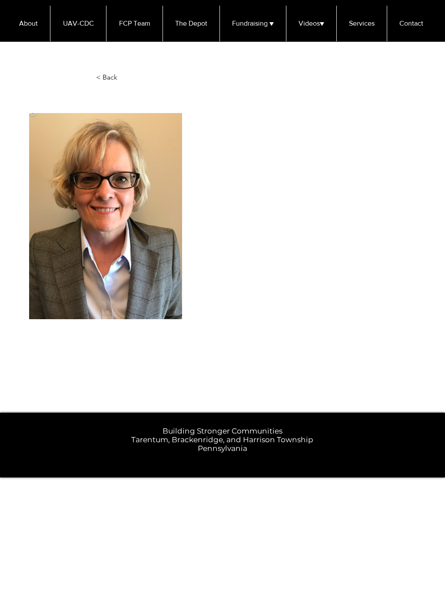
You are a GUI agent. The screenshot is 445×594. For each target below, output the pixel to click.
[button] (124, 77)
